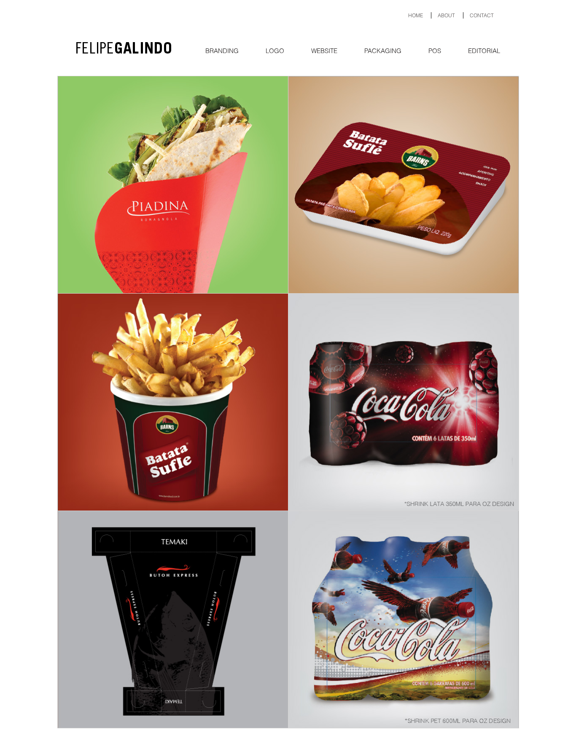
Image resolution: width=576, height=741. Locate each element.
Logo (275, 50)
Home (415, 15)
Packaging (382, 50)
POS (434, 50)
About (446, 15)
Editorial (484, 50)
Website (324, 50)
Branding (222, 50)
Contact (482, 15)
